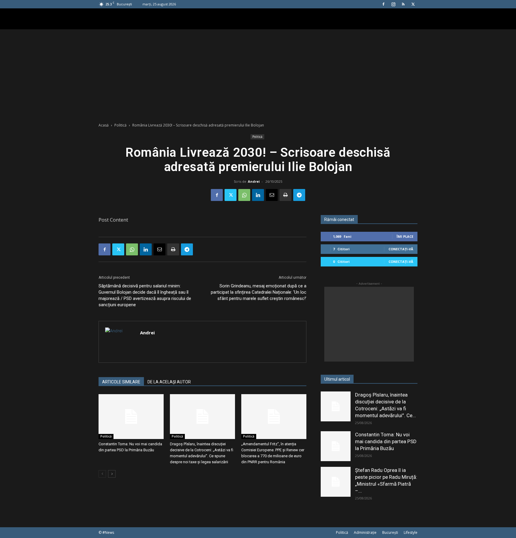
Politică (120, 125)
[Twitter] (412, 4)
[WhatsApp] (244, 195)
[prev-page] (102, 474)
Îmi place (405, 236)
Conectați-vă (400, 249)
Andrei (254, 181)
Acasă (104, 125)
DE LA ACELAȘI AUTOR (169, 382)
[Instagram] (393, 4)
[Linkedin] (258, 195)
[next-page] (112, 474)
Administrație (365, 532)
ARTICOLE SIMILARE (121, 382)
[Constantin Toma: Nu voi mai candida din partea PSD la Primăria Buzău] (131, 416)
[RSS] (403, 4)
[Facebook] (383, 4)
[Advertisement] (258, 74)
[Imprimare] (285, 195)
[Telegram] (299, 195)
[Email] (272, 195)
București (390, 532)
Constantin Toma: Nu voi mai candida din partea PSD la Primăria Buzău (386, 441)
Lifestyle (410, 532)
